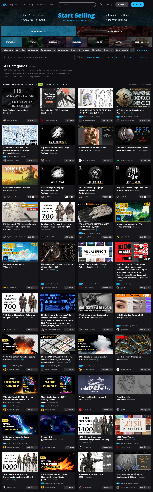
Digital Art (108, 50)
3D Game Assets (48, 50)
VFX (132, 50)
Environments (122, 50)
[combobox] (77, 4)
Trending (6, 84)
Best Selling (17, 84)
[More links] (149, 4)
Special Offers (33, 84)
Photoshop (97, 50)
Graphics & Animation (80, 50)
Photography (7, 50)
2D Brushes (63, 50)
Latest (65, 84)
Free (58, 84)
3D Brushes (33, 50)
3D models (20, 50)
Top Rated (49, 84)
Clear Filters (143, 57)
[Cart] (101, 4)
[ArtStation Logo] (5, 4)
